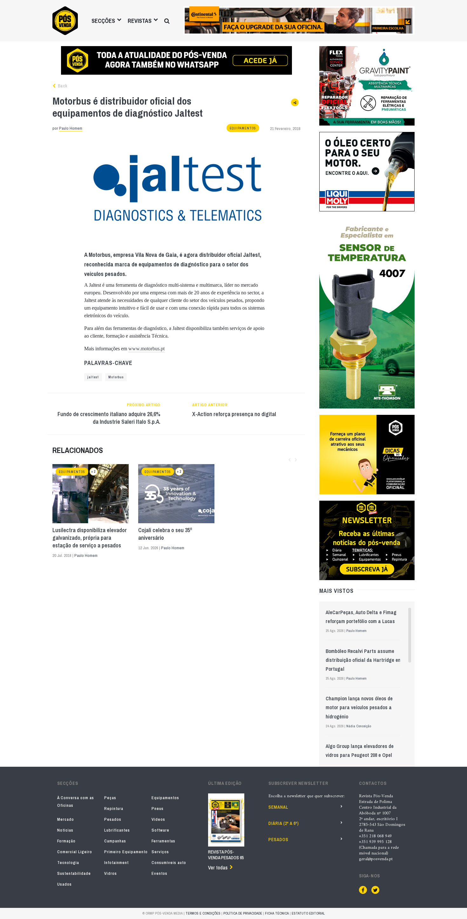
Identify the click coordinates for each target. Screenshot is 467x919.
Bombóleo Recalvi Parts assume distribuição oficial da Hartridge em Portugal (364, 660)
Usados (64, 884)
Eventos (159, 873)
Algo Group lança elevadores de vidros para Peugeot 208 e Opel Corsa (360, 755)
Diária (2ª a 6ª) (283, 823)
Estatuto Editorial (308, 913)
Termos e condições (203, 913)
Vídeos (158, 819)
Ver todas (217, 867)
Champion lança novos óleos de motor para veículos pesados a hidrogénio (359, 707)
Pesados (112, 819)
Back (62, 86)
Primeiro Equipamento (126, 851)
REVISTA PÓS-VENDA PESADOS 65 (226, 855)
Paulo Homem (70, 128)
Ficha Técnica (277, 913)
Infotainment (116, 862)
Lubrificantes (117, 830)
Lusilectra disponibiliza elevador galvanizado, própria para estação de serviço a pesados (89, 537)
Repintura (113, 808)
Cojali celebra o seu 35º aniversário (165, 534)
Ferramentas (163, 841)
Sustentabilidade (74, 873)
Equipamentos (243, 128)
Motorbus (116, 377)
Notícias (65, 830)
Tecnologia (68, 862)
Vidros (110, 873)
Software (160, 830)
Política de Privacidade (242, 913)
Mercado (65, 819)
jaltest (93, 377)
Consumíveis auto (169, 862)
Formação (66, 841)
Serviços (160, 851)
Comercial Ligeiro (74, 851)
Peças (110, 797)
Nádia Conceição (358, 726)
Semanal (278, 807)
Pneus (158, 808)
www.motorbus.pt (146, 348)
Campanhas (115, 841)
